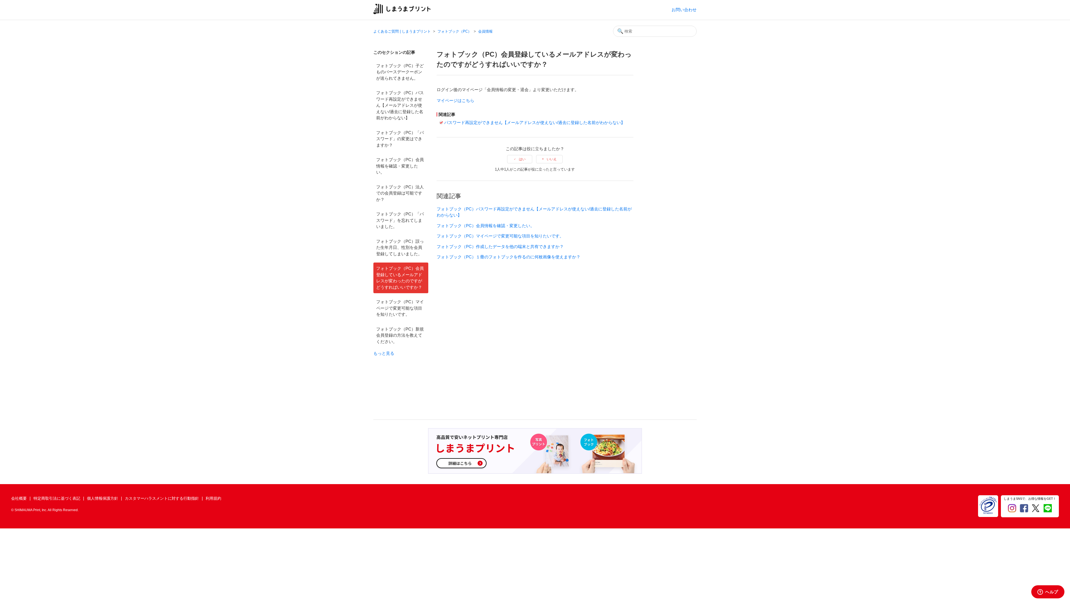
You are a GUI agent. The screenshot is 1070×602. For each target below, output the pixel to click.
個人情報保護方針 (102, 498)
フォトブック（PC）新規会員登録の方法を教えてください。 (400, 335)
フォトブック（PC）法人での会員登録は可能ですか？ (400, 193)
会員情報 (485, 31)
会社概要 (19, 498)
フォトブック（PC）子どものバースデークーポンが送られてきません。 (400, 72)
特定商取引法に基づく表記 (56, 498)
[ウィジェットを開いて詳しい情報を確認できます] (1047, 592)
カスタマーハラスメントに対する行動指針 (162, 498)
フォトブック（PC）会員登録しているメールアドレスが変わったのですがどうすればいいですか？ (400, 278)
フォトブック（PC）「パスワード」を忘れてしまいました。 (400, 220)
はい (522, 159)
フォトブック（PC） (454, 31)
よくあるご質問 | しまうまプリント (402, 31)
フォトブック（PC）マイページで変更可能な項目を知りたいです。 (400, 308)
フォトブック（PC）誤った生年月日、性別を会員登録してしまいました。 (400, 247)
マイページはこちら (455, 100)
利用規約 (213, 498)
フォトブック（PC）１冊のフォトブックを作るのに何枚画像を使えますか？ (508, 256)
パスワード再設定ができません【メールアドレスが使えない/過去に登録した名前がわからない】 (534, 122)
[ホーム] (402, 12)
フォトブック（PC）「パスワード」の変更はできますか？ (400, 138)
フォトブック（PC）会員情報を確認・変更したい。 (400, 165)
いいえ (552, 159)
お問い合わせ (684, 9)
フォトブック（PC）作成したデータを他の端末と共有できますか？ (500, 246)
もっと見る (383, 353)
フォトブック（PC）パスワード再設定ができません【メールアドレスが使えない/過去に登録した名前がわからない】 (400, 105)
